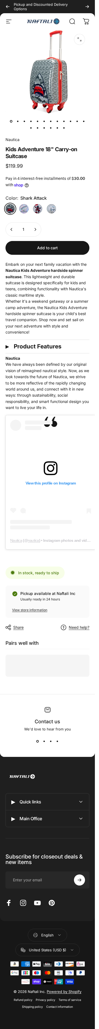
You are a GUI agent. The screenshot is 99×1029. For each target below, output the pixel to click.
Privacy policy (45, 1000)
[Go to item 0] (11, 121)
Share (18, 627)
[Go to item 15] (44, 127)
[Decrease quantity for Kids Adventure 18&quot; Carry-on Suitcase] (11, 229)
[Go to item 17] (57, 127)
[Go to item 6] (44, 121)
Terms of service (70, 1000)
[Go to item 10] (70, 121)
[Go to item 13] (31, 127)
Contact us (47, 721)
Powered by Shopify (64, 991)
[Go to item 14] (37, 127)
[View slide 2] (44, 741)
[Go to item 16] (51, 127)
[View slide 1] (37, 741)
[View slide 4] (57, 741)
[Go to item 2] (18, 121)
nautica (33, 540)
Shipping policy (32, 1007)
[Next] (87, 6)
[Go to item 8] (57, 121)
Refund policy (23, 1000)
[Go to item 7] (51, 121)
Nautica (13, 139)
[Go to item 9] (64, 121)
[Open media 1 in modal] (79, 39)
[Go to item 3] (24, 121)
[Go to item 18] (64, 127)
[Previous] (8, 6)
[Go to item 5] (37, 121)
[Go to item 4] (31, 121)
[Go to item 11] (77, 121)
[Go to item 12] (84, 121)
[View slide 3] (51, 741)
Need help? (79, 627)
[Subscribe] (79, 880)
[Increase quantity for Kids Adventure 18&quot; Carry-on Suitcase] (35, 229)
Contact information (59, 1007)
